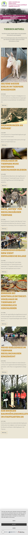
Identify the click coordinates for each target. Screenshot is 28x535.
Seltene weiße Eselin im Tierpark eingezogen (12, 86)
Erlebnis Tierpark (12, 3)
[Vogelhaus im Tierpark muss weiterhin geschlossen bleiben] (14, 153)
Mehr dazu (4, 105)
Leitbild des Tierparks (13, 6)
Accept (14, 524)
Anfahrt (10, 2)
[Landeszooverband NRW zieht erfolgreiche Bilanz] (14, 239)
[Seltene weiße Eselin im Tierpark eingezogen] (14, 64)
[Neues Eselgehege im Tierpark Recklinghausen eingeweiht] (14, 336)
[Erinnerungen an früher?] (14, 115)
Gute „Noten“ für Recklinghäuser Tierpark (11, 212)
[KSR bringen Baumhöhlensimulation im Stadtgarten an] (14, 392)
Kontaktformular (16, 2)
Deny (14, 520)
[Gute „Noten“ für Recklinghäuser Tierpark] (14, 197)
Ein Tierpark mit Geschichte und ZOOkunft (18, 4)
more (14, 528)
